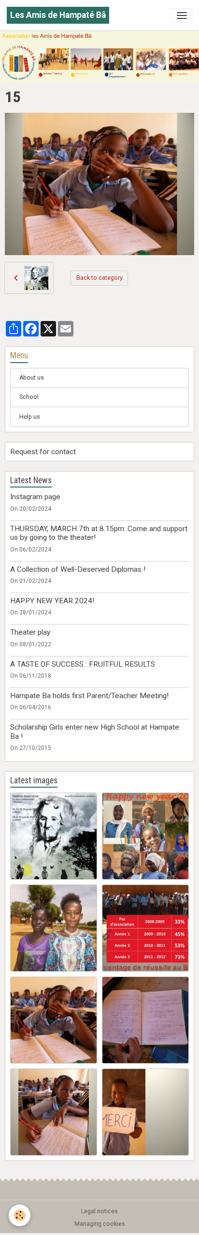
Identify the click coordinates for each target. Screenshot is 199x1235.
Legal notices (99, 1211)
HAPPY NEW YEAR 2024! (52, 600)
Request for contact (43, 451)
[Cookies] (19, 1215)
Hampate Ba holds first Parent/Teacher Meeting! (89, 695)
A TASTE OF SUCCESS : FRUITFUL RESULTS (82, 664)
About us (31, 377)
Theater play (30, 632)
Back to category (99, 277)
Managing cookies (99, 1223)
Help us (29, 416)
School (29, 397)
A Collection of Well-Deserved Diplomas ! (77, 569)
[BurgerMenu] (181, 15)
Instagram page (35, 496)
